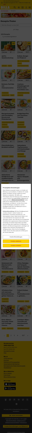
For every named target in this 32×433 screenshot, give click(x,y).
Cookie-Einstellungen (16, 236)
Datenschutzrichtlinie (18, 200)
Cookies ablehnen (16, 241)
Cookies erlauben (16, 245)
